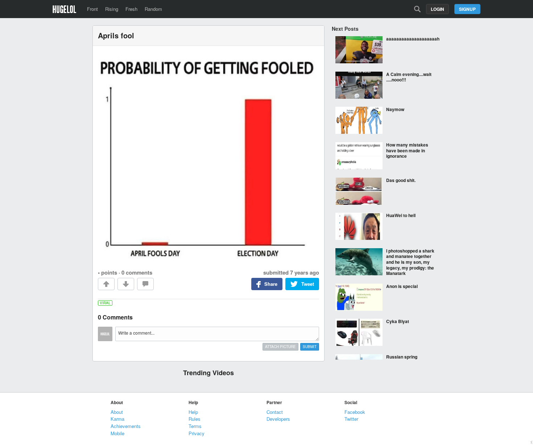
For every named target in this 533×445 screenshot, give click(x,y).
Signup (467, 9)
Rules (195, 418)
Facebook (354, 411)
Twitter (351, 418)
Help (193, 411)
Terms (195, 426)
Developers (278, 418)
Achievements (126, 426)
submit (310, 346)
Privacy (196, 433)
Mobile (117, 433)
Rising (111, 8)
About (117, 411)
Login (437, 9)
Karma (117, 418)
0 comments (136, 272)
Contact (274, 411)
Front (92, 8)
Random (153, 8)
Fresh (131, 8)
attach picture (280, 346)
